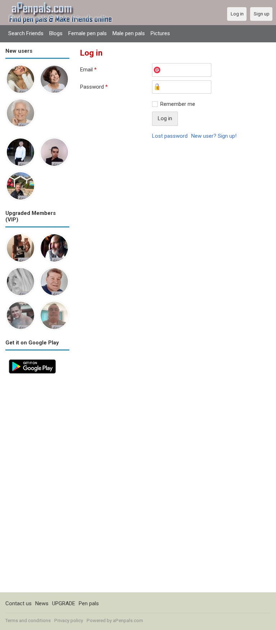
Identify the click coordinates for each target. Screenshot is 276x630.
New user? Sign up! (213, 136)
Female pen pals (87, 33)
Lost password (170, 136)
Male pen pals (128, 33)
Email (88, 69)
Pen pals (89, 603)
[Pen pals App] (32, 360)
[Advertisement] (37, 484)
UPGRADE (63, 603)
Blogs (56, 33)
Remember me (177, 104)
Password (94, 87)
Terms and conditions (28, 620)
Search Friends (25, 33)
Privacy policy (68, 620)
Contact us (18, 603)
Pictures (160, 33)
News (42, 603)
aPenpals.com (128, 620)
